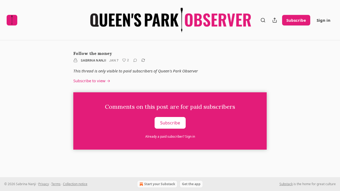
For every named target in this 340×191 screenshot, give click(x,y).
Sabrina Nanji (93, 60)
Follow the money (92, 53)
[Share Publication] (274, 20)
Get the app (191, 184)
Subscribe (296, 20)
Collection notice (75, 184)
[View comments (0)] (135, 60)
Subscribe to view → (91, 80)
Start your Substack (159, 184)
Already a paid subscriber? (170, 136)
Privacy (43, 184)
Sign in (323, 20)
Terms (56, 184)
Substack (286, 184)
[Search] (263, 20)
